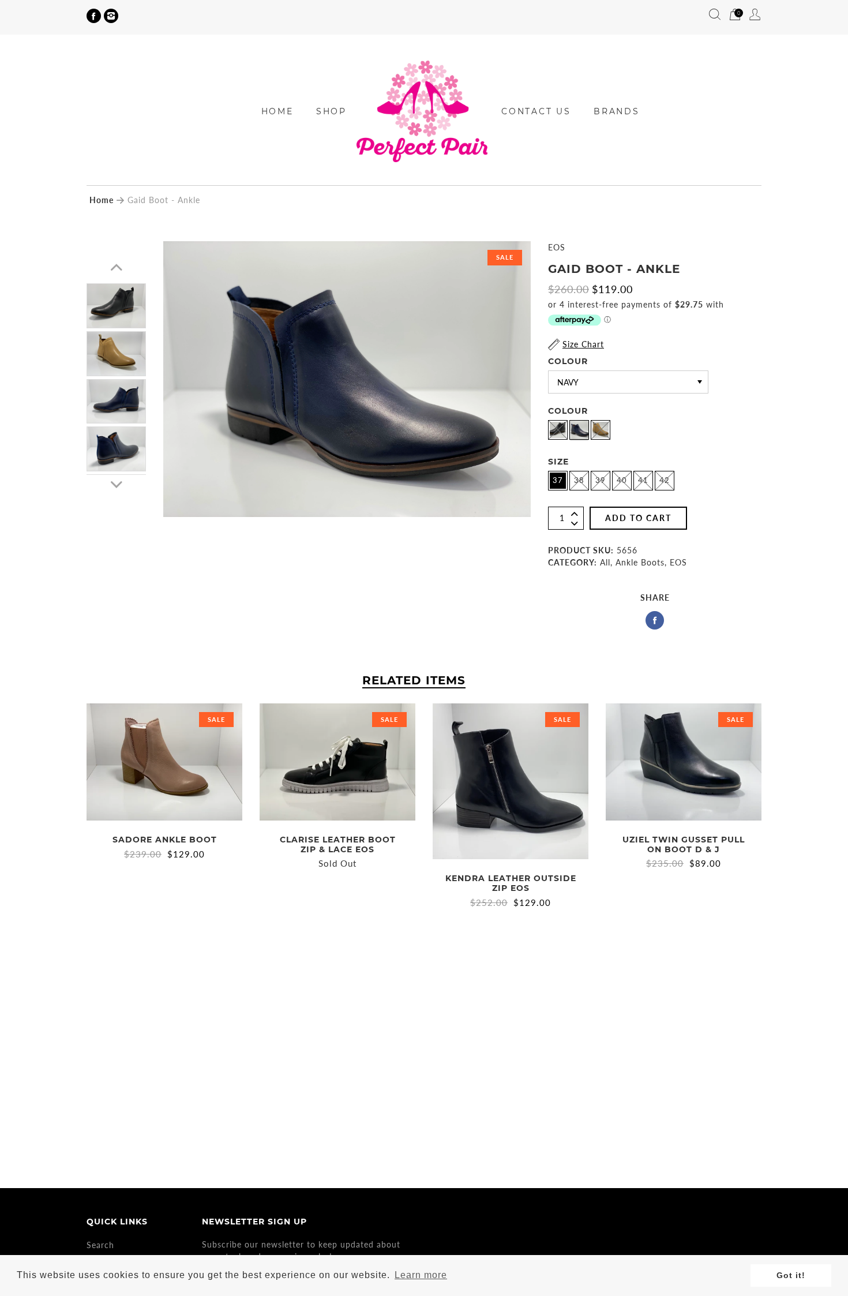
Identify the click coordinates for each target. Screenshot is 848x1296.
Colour (568, 361)
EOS (556, 247)
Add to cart (638, 518)
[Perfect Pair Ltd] (424, 110)
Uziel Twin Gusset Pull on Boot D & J (683, 844)
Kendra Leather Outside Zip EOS (510, 883)
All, (606, 562)
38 (579, 480)
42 (664, 480)
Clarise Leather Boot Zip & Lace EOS (338, 844)
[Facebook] (94, 16)
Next (116, 484)
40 (622, 480)
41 (643, 480)
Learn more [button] (421, 1275)
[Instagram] (111, 16)
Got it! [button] (790, 1275)
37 (558, 480)
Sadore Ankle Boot (164, 839)
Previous (116, 267)
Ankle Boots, (641, 562)
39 (600, 480)
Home (101, 200)
